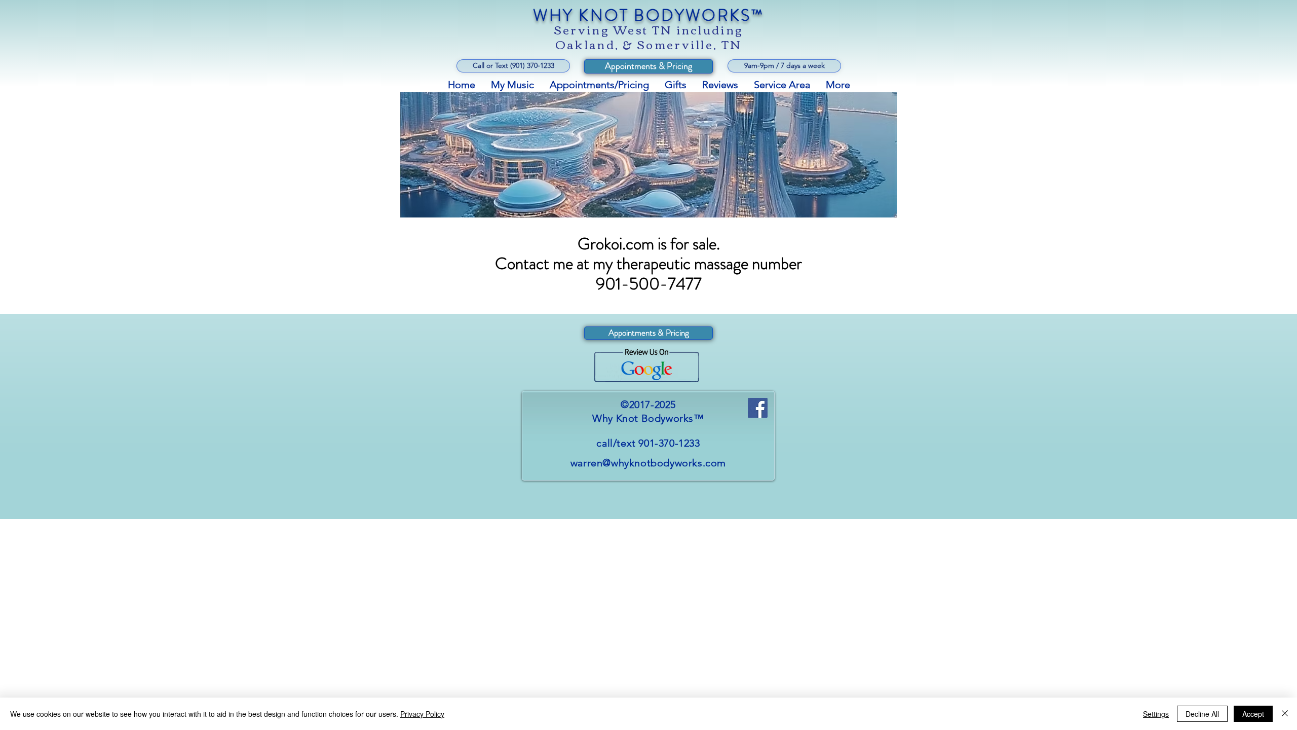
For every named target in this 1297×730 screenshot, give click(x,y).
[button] (784, 65)
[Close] (1285, 714)
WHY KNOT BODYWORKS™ (649, 15)
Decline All (1202, 714)
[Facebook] (758, 408)
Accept (1253, 714)
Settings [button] (1156, 714)
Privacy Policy (422, 714)
